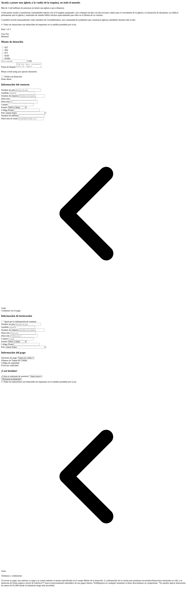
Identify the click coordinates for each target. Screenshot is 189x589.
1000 (7, 58)
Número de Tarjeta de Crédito (14, 360)
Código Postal (7, 110)
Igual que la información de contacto (20, 321)
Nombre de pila (8, 90)
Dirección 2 (6, 101)
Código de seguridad (10, 363)
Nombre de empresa (10, 96)
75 (6, 53)
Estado (4, 107)
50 (6, 50)
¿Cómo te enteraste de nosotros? (15, 376)
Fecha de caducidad (9, 365)
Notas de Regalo (8, 67)
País (3, 113)
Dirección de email (9, 118)
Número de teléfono (10, 115)
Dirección (5, 99)
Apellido (5, 93)
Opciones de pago (9, 358)
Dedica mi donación (13, 76)
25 (6, 47)
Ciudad (4, 104)
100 (7, 56)
